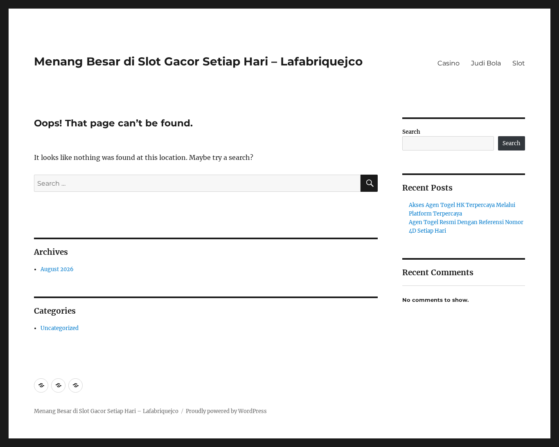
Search (411, 131)
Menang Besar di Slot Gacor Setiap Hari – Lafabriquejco (198, 61)
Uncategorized (60, 328)
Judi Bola (486, 63)
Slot (518, 63)
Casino (448, 63)
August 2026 (57, 269)
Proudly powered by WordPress (226, 411)
